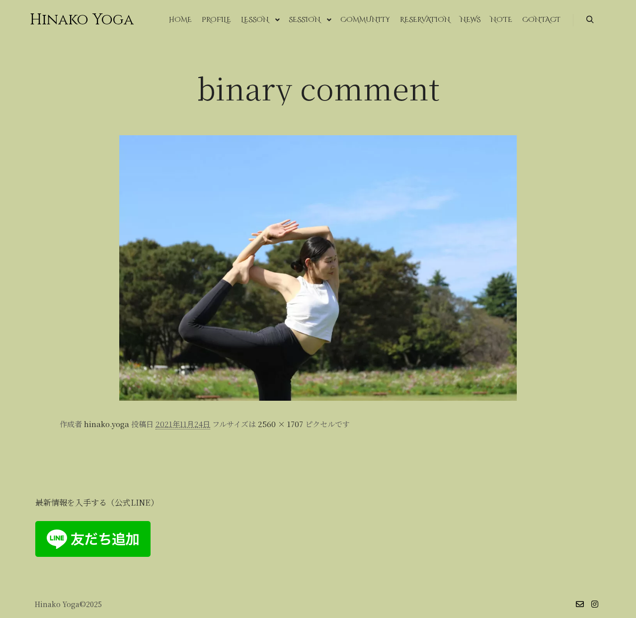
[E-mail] (579, 604)
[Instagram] (594, 604)
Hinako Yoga (79, 20)
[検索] (590, 19)
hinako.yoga (106, 424)
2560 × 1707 (280, 424)
